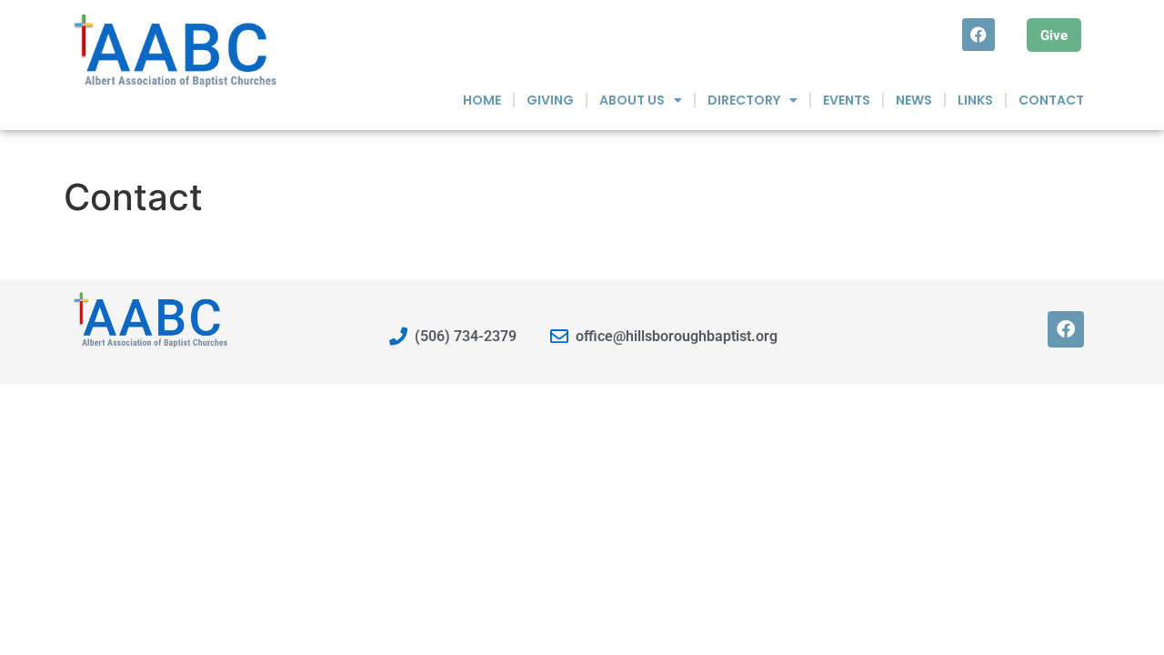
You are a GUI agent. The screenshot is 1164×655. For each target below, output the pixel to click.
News (914, 100)
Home (482, 100)
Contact (1051, 100)
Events (846, 100)
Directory (743, 100)
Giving (550, 100)
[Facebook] (978, 34)
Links (975, 100)
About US (632, 100)
